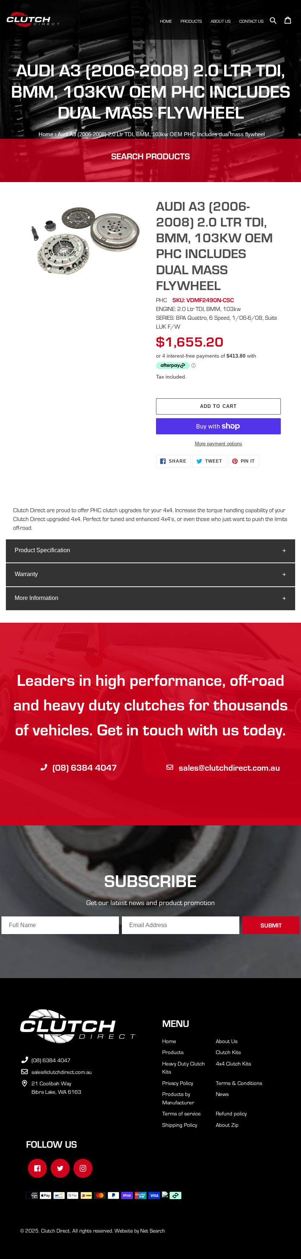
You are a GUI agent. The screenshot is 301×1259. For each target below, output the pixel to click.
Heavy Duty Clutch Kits (183, 1067)
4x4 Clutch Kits (233, 1063)
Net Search (152, 1230)
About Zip (227, 1124)
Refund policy (231, 1113)
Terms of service (181, 1113)
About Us (226, 1041)
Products (173, 1052)
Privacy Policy (177, 1082)
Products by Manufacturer (178, 1098)
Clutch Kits (228, 1052)
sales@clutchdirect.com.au (229, 767)
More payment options (218, 443)
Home (46, 134)
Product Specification (42, 550)
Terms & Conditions (239, 1082)
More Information (36, 598)
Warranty (26, 574)
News (222, 1093)
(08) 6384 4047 (84, 767)
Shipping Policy (179, 1124)
